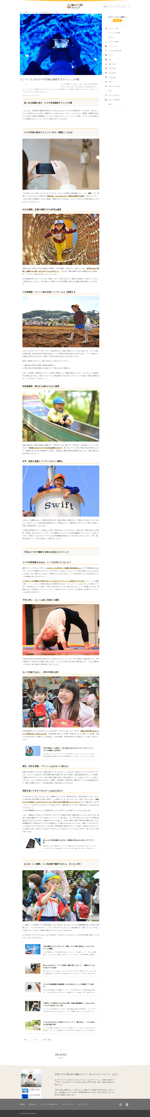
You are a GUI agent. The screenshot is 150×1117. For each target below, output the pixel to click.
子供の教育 (112, 68)
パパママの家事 (114, 42)
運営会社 (22, 1104)
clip (26, 84)
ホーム (22, 12)
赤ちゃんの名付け (114, 95)
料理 (110, 91)
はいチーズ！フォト (83, 1104)
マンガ (111, 55)
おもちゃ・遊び (114, 28)
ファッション (113, 46)
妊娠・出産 (112, 64)
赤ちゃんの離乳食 (114, 100)
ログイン (117, 20)
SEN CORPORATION (30, 1113)
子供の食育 (112, 77)
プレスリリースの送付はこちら (48, 1104)
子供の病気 (112, 73)
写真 (26, 12)
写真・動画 (47, 1040)
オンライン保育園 (114, 33)
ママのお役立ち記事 (115, 51)
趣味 (110, 104)
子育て (111, 82)
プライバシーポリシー (68, 1104)
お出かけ (111, 37)
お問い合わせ (32, 1104)
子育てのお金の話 (114, 86)
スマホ (35, 1040)
